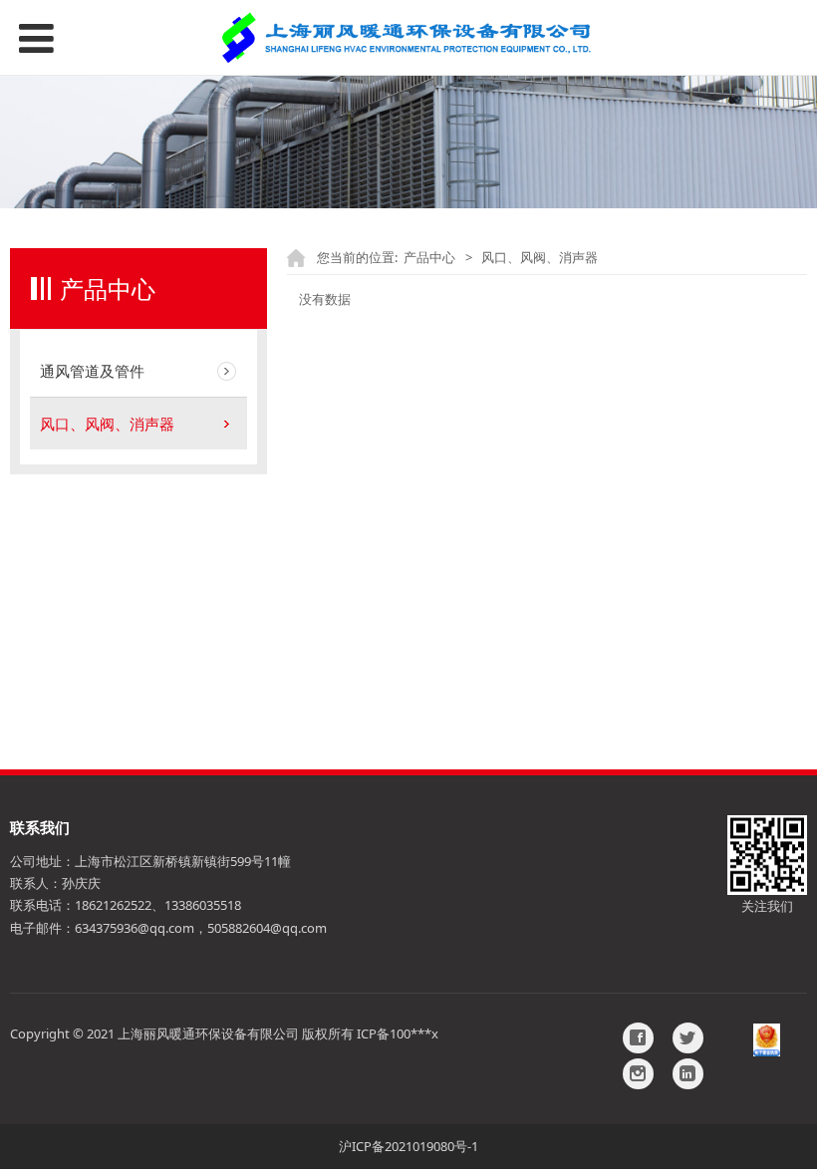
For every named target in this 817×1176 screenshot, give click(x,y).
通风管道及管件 (92, 371)
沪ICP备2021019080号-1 (408, 1146)
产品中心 (429, 257)
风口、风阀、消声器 (107, 424)
